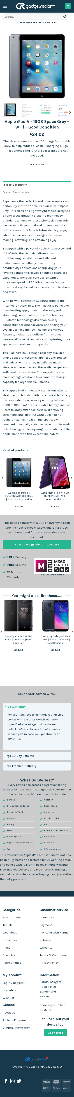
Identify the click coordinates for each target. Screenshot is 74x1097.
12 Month (14, 572)
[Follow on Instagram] (12, 1081)
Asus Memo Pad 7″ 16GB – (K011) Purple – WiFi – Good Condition (55, 496)
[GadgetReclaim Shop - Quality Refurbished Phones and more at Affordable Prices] (36, 6)
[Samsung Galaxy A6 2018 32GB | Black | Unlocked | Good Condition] (55, 615)
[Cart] (68, 6)
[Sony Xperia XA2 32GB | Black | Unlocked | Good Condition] (18, 615)
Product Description (15, 184)
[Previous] (8, 66)
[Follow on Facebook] (6, 1081)
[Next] (65, 66)
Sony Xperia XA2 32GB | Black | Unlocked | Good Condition (18, 640)
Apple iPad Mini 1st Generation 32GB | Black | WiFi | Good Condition (19, 496)
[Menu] (5, 6)
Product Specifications (17, 192)
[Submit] (65, 16)
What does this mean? (52, 574)
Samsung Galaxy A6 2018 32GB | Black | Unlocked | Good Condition (55, 640)
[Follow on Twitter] (19, 1081)
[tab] (37, 185)
